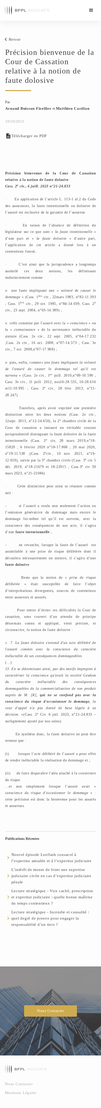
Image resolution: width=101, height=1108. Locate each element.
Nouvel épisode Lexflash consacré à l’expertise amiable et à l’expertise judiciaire (51, 858)
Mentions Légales (21, 1093)
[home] (25, 10)
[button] (91, 10)
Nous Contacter (50, 1011)
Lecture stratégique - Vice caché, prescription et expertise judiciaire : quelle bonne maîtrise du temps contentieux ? (52, 897)
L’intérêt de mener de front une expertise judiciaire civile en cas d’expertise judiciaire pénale (51, 876)
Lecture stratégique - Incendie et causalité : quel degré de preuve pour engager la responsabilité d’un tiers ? (50, 918)
